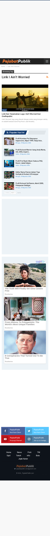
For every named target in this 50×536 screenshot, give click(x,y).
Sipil (8, 455)
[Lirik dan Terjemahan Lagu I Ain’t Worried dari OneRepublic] (25, 98)
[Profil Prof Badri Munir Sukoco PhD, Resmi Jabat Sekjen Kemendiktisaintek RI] (9, 163)
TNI (38, 452)
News (4, 110)
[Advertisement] (25, 29)
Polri (29, 452)
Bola (38, 455)
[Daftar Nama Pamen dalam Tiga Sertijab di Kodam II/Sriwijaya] (9, 174)
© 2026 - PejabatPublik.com (25, 473)
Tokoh (18, 455)
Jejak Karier (23, 459)
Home (8, 452)
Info (28, 455)
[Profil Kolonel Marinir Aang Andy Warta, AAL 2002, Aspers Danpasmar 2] (9, 152)
